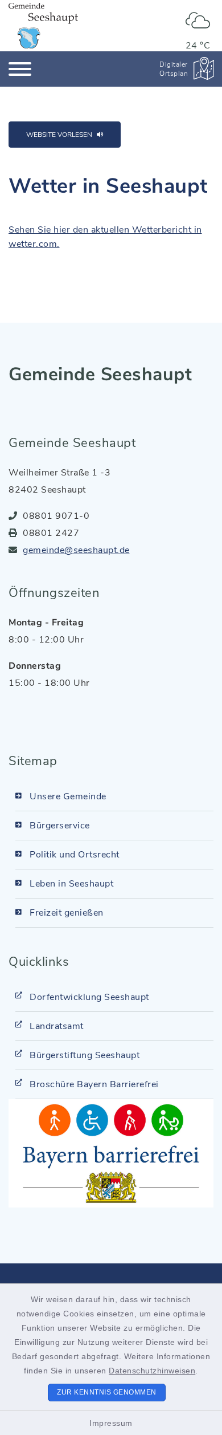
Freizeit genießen (67, 912)
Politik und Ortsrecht (75, 854)
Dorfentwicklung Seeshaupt (89, 997)
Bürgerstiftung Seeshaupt (84, 1055)
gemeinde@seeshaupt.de (76, 550)
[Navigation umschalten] (20, 69)
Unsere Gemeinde (68, 796)
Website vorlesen (59, 134)
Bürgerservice (60, 825)
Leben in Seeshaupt (71, 883)
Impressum (111, 1423)
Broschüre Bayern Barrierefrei (94, 1084)
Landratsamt (57, 1026)
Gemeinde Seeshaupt (100, 374)
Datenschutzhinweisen (152, 1370)
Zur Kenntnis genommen (107, 1392)
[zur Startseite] (43, 25)
